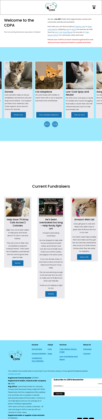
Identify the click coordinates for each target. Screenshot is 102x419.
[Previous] (47, 124)
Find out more (79, 115)
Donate (18, 263)
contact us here (14, 374)
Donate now (18, 115)
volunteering (52, 29)
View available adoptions (49, 115)
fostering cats (79, 26)
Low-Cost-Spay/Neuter (64, 32)
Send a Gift (84, 257)
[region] (51, 89)
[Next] (55, 124)
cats (67, 29)
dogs (90, 26)
